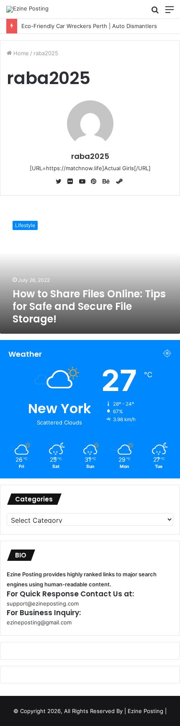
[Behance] (108, 182)
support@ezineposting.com (43, 603)
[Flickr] (72, 182)
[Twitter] (61, 182)
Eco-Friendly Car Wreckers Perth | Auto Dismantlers (83, 26)
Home (20, 53)
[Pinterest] (96, 182)
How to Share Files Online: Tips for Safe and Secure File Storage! (89, 306)
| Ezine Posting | (145, 711)
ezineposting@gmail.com (39, 622)
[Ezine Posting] (27, 9)
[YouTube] (84, 182)
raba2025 (90, 156)
